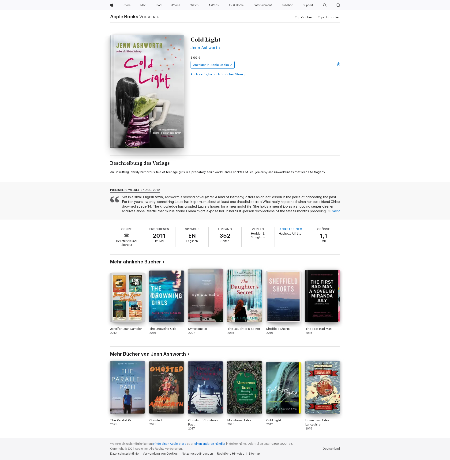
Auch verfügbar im (217, 74)
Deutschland (331, 448)
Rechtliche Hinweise (230, 453)
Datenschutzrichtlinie (124, 453)
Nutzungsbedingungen (197, 453)
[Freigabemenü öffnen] (339, 65)
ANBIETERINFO (290, 229)
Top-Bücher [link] (303, 17)
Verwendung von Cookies (160, 453)
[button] (324, 5)
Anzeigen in (211, 65)
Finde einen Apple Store (169, 443)
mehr (336, 211)
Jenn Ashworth (205, 47)
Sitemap (254, 453)
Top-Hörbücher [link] (329, 17)
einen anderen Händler (209, 443)
